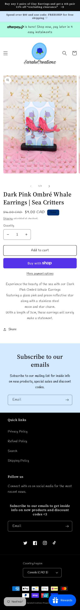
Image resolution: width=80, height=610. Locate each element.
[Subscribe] (67, 400)
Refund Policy (17, 441)
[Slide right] (49, 186)
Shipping (8, 218)
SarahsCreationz (34, 603)
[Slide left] (31, 186)
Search (12, 451)
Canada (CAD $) (38, 572)
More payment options (40, 274)
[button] (5, 53)
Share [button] (13, 329)
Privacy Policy (18, 432)
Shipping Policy (18, 461)
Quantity (8, 226)
